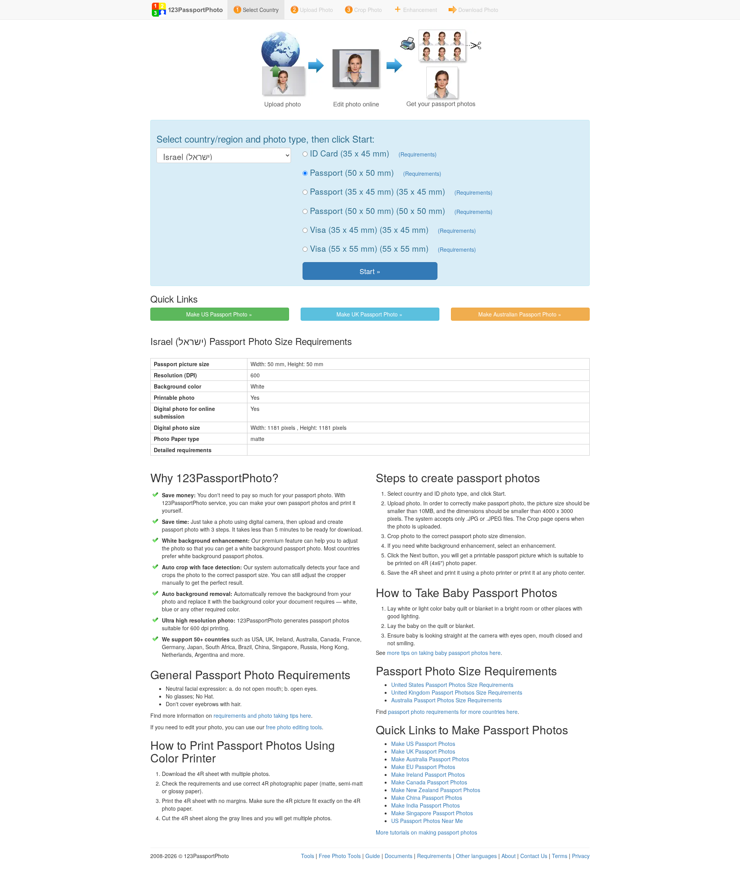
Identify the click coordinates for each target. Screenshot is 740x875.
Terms (559, 856)
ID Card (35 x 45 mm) (348, 153)
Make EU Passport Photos (423, 767)
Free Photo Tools (340, 856)
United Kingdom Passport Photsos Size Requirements (456, 692)
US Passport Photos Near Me (427, 821)
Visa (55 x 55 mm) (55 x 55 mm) (368, 248)
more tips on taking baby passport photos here (444, 652)
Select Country (261, 9)
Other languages (476, 856)
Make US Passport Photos (423, 743)
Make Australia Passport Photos (430, 759)
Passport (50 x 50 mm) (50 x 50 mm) (376, 210)
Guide (372, 856)
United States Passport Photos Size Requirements (452, 684)
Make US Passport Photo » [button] (220, 314)
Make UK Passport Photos (423, 751)
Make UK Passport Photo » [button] (370, 314)
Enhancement (420, 9)
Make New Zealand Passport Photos (435, 790)
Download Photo (478, 9)
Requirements (434, 856)
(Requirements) (418, 154)
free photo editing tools (294, 727)
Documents (398, 856)
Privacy (581, 856)
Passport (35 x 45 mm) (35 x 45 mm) (376, 191)
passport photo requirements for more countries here (453, 711)
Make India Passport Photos (425, 805)
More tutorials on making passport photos (426, 832)
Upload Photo (316, 9)
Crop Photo (368, 9)
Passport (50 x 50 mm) (351, 172)
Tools (307, 856)
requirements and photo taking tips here (262, 715)
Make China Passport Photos (426, 797)
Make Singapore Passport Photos (432, 813)
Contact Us (533, 856)
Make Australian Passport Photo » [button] (520, 314)
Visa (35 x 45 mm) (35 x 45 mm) (368, 229)
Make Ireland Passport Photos (428, 774)
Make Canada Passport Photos (429, 782)
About (508, 856)
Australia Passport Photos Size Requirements (446, 700)
